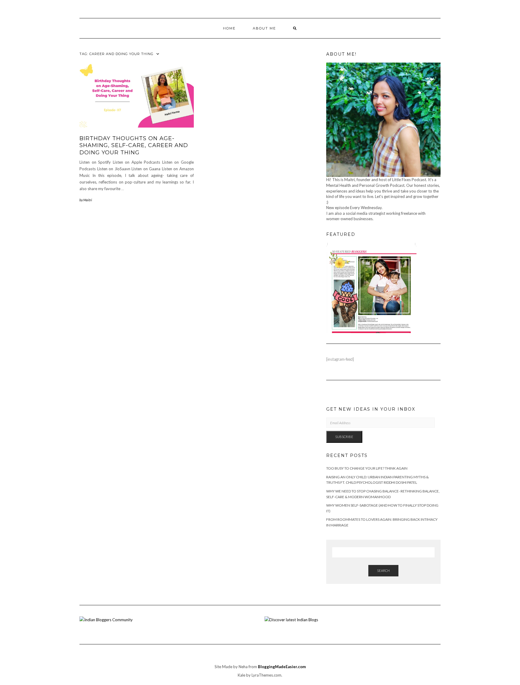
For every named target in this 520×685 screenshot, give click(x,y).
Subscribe (344, 437)
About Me (264, 28)
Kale (241, 675)
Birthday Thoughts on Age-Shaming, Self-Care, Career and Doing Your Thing (133, 145)
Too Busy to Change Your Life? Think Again (366, 468)
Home (229, 28)
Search (383, 570)
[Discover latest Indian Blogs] (291, 619)
